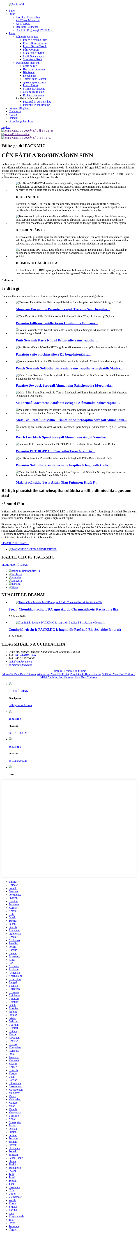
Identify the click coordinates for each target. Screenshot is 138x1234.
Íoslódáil (13, 117)
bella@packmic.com (20, 705)
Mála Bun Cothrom (86, 677)
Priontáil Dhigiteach (20, 108)
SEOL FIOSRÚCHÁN (14, 564)
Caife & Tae (30, 65)
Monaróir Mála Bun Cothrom (19, 674)
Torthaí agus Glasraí (34, 78)
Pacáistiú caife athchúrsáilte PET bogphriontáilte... (53, 354)
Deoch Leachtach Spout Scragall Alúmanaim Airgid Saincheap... (63, 437)
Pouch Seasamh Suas (35, 39)
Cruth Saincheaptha (34, 56)
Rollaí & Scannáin (33, 95)
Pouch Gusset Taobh (35, 46)
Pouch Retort (30, 85)
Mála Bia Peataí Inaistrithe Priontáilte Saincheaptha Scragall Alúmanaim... (71, 420)
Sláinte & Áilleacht (34, 88)
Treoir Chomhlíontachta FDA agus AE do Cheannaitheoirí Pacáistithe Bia (63, 609)
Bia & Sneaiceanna (34, 69)
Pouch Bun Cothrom (35, 43)
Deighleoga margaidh (28, 62)
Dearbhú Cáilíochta (27, 26)
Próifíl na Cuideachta (28, 17)
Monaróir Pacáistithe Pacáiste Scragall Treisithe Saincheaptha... (63, 309)
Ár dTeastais (23, 23)
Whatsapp (15, 718)
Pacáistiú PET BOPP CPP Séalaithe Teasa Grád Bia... (55, 451)
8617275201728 (18, 760)
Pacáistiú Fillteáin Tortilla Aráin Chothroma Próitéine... (57, 323)
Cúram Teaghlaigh (33, 91)
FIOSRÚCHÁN (18, 690)
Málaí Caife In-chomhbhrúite (56, 677)
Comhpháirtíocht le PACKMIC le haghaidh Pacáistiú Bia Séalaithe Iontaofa (65, 629)
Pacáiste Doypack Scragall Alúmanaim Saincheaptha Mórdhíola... (65, 385)
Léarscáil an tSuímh (75, 670)
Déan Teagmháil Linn (21, 121)
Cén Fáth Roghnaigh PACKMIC (34, 30)
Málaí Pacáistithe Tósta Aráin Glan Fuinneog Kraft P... (56, 482)
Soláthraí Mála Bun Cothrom (118, 674)
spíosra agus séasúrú (34, 82)
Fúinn (12, 13)
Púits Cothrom (31, 49)
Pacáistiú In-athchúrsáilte (37, 101)
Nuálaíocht (15, 111)
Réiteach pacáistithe (27, 36)
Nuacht (13, 114)
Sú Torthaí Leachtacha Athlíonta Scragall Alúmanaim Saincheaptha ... (68, 403)
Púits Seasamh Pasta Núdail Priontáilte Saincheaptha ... (57, 340)
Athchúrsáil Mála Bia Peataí (53, 674)
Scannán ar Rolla (32, 59)
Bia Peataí (28, 72)
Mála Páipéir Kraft (33, 52)
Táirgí (12, 33)
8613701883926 (18, 732)
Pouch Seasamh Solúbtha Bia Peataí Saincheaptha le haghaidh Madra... (69, 368)
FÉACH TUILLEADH (15, 543)
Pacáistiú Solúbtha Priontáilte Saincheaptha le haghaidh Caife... (63, 465)
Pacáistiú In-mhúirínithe (36, 104)
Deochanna (29, 75)
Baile (12, 10)
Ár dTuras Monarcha (28, 20)
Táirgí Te (57, 670)
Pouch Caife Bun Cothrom (85, 674)
